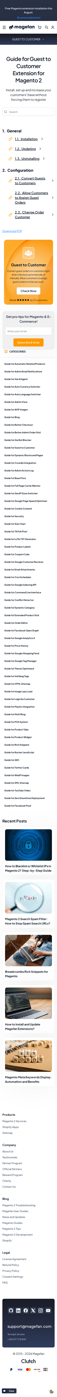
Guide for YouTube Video (17, 790)
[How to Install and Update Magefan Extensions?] (28, 1003)
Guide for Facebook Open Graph (21, 630)
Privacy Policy (10, 1270)
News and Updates (13, 1217)
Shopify (7, 1240)
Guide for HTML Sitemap (17, 683)
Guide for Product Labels (17, 546)
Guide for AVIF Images (16, 409)
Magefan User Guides (15, 1211)
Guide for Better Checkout (18, 424)
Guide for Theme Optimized (19, 668)
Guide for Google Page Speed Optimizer (25, 500)
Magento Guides (12, 1222)
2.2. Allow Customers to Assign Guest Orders (31, 197)
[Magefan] (22, 27)
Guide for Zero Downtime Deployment (24, 798)
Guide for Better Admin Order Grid (22, 432)
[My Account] (53, 27)
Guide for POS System (16, 721)
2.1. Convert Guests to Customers (30, 180)
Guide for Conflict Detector (19, 600)
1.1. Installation (26, 139)
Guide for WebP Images (16, 775)
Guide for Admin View (15, 401)
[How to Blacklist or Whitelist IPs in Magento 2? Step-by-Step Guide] (28, 845)
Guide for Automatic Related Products (24, 363)
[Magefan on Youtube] (48, 1310)
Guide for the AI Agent (16, 379)
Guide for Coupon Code (16, 554)
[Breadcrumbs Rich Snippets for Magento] (28, 950)
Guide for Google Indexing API (20, 584)
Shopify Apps (10, 1127)
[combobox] (28, 112)
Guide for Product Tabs (16, 729)
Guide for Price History (16, 645)
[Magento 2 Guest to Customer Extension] (28, 272)
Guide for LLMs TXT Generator (20, 539)
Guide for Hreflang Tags (16, 676)
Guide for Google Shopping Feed (21, 653)
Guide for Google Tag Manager (20, 660)
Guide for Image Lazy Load (18, 691)
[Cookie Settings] (51, 1391)
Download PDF (12, 231)
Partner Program (12, 1163)
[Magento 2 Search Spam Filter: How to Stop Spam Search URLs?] (28, 897)
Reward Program (12, 1175)
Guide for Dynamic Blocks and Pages (23, 455)
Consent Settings (12, 1276)
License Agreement (14, 1259)
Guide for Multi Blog (14, 714)
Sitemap (7, 1132)
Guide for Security (14, 516)
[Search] (5, 112)
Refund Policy (10, 1265)
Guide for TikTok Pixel (15, 531)
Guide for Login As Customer (19, 699)
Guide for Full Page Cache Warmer (22, 485)
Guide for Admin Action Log (19, 470)
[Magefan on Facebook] (26, 1310)
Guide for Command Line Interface (22, 592)
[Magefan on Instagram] (40, 1310)
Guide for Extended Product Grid (21, 615)
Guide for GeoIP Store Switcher (21, 493)
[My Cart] (39, 27)
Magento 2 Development (17, 1234)
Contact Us (9, 1186)
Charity (6, 1180)
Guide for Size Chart (14, 523)
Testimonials (9, 1157)
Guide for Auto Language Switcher (22, 394)
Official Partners (12, 1169)
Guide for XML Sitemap (16, 782)
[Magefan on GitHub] (11, 1310)
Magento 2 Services (14, 1121)
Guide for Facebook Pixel (17, 805)
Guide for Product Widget (18, 737)
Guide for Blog (12, 417)
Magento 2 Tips (11, 1228)
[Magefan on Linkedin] (18, 1310)
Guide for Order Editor (16, 622)
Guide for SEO (11, 759)
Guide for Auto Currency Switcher (22, 386)
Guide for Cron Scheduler (17, 577)
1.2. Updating (25, 149)
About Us (7, 1151)
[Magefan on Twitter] (33, 1310)
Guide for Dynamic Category (19, 607)
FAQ (5, 1282)
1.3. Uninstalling (27, 158)
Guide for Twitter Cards (16, 767)
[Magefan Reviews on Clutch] (28, 1361)
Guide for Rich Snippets (16, 744)
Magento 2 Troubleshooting (18, 1205)
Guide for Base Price (15, 478)
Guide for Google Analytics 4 (19, 638)
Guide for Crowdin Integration (20, 462)
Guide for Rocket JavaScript (19, 752)
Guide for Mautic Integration (19, 706)
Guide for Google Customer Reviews (23, 561)
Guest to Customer (26, 39)
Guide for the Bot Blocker (17, 440)
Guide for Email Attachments (19, 569)
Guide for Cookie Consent (18, 508)
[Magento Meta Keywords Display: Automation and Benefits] (28, 1056)
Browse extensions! (29, 17)
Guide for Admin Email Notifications (23, 371)
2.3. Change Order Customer (29, 214)
